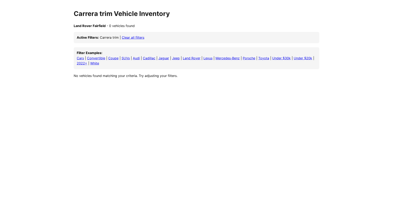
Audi (136, 58)
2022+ (82, 63)
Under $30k (281, 58)
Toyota (263, 58)
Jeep (176, 58)
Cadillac (149, 58)
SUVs (126, 58)
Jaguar (163, 58)
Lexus (207, 58)
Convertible (96, 58)
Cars (80, 58)
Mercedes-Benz (228, 58)
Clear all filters (133, 37)
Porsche (249, 58)
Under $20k (303, 58)
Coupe (113, 58)
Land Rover (191, 58)
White (94, 63)
